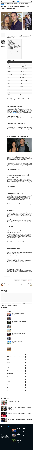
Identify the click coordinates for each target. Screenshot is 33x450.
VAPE (7, 390)
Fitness (8, 368)
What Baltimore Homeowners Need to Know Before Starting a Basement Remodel (18, 348)
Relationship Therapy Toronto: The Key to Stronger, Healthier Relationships (18, 325)
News (7, 376)
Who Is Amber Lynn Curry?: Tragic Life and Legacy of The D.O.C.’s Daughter (19, 407)
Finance (8, 367)
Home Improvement (10, 373)
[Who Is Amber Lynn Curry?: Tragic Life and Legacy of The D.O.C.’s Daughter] (4, 408)
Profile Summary (10, 41)
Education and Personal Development (12, 43)
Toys (7, 387)
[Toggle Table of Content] (20, 40)
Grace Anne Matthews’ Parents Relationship (13, 47)
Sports (8, 382)
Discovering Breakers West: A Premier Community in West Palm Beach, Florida (18, 329)
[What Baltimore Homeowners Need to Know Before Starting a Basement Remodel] (9, 349)
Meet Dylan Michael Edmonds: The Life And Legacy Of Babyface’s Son (20, 419)
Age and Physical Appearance (11, 44)
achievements (24, 243)
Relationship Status (10, 50)
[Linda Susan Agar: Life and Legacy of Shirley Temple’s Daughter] (3, 42)
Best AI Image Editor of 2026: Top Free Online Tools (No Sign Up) (18, 333)
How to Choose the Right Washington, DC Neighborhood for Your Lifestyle (18, 317)
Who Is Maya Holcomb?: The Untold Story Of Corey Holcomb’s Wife (19, 413)
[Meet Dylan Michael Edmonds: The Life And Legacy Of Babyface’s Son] (4, 420)
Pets (7, 378)
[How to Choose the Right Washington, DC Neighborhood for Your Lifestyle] (9, 318)
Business (8, 356)
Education (8, 362)
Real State (8, 379)
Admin (9, 409)
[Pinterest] (2, 36)
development (14, 112)
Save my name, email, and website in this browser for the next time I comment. (9, 305)
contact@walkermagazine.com (4, 439)
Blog (7, 354)
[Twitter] (4, 34)
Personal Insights (10, 53)
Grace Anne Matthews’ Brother (11, 49)
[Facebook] (2, 34)
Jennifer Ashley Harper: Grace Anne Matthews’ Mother (14, 46)
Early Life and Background (11, 42)
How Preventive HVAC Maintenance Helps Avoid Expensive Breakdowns (18, 337)
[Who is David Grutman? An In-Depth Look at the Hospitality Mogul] (4, 402)
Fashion (8, 365)
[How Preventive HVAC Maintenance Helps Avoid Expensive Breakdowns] (9, 338)
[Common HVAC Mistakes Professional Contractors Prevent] (9, 314)
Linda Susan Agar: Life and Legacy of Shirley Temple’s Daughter (3, 46)
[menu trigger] (2, 1)
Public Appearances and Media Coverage (13, 51)
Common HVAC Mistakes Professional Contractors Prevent (18, 313)
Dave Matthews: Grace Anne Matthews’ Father (13, 45)
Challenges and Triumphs (11, 54)
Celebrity (8, 359)
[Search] (31, 1)
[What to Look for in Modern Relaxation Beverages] (9, 342)
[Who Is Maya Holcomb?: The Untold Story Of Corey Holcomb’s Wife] (4, 414)
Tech (7, 384)
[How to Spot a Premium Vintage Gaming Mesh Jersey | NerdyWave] (9, 322)
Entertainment (9, 364)
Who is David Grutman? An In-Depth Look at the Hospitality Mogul (19, 401)
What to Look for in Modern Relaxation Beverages (17, 341)
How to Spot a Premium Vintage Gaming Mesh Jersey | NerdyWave (19, 321)
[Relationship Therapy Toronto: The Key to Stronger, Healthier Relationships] (9, 326)
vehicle (8, 392)
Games (8, 370)
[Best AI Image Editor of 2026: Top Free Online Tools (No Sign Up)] (9, 334)
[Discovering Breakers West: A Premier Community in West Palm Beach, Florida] (9, 330)
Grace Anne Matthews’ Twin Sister (12, 48)
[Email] (4, 36)
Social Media (8, 381)
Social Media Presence (11, 52)
